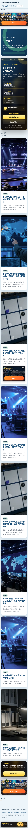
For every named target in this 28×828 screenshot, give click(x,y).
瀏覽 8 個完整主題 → (8, 53)
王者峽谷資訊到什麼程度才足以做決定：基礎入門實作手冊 (14, 601)
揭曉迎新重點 (14, 122)
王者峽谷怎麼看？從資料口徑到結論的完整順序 (14, 748)
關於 (14, 6)
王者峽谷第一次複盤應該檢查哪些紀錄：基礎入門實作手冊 (14, 524)
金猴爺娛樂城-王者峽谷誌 (10, 2)
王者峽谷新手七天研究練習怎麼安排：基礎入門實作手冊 (14, 353)
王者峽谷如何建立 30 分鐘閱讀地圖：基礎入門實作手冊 (14, 199)
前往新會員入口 (14, 117)
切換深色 (20, 6)
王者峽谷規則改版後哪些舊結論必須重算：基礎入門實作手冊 (14, 276)
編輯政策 (10, 813)
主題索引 (4, 813)
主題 (6, 6)
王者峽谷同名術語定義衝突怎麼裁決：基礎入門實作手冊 (14, 447)
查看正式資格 (14, 773)
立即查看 (20, 824)
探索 (3, 6)
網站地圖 (23, 813)
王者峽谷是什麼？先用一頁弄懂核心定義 (14, 676)
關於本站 (16, 813)
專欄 (10, 6)
